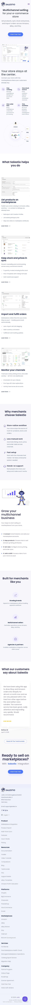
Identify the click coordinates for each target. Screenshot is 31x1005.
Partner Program (6, 969)
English (5, 815)
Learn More (5, 226)
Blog (2, 865)
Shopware (4, 900)
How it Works (5, 839)
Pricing (3, 842)
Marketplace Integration (9, 824)
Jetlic (18, 997)
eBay (3, 923)
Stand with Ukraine (7, 988)
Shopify (3, 893)
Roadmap (4, 977)
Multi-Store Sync (6, 831)
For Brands (4, 947)
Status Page (5, 973)
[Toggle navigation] (29, 4)
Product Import (6, 828)
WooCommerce (6, 907)
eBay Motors (5, 927)
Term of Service (7, 1002)
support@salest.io (11, 806)
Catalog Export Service (9, 958)
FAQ (2, 873)
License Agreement (7, 980)
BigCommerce (6, 896)
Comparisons (5, 862)
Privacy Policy (18, 1002)
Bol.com (8, 938)
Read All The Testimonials (15, 741)
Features (4, 835)
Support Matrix (6, 876)
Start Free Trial (15, 34)
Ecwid (3, 911)
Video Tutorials (6, 858)
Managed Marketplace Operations (13, 954)
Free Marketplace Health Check (11, 950)
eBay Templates (6, 880)
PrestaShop (5, 904)
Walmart (4, 934)
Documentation (6, 851)
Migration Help (6, 961)
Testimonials (5, 869)
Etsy (2, 930)
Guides (3, 854)
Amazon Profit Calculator (9, 884)
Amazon (4, 919)
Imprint (26, 1002)
